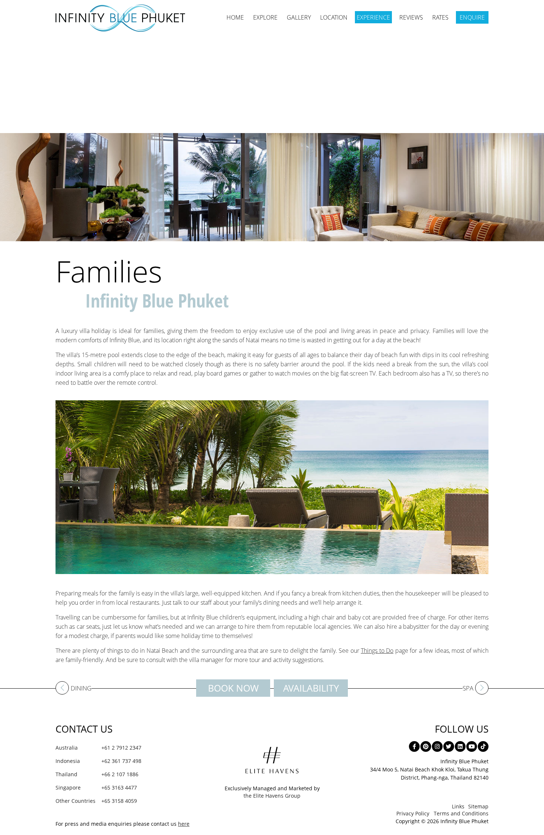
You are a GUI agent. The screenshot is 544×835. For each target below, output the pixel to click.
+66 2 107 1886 (97, 774)
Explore (265, 17)
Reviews (411, 17)
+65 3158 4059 (96, 800)
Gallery (299, 17)
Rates (440, 17)
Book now (233, 688)
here (183, 823)
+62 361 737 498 (98, 760)
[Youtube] (471, 746)
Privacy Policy (412, 813)
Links (458, 806)
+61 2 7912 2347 (98, 747)
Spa (468, 688)
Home (235, 17)
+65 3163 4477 (96, 787)
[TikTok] (483, 746)
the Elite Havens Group (272, 795)
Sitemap (478, 806)
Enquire (472, 17)
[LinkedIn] (460, 746)
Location (333, 17)
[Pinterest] (425, 746)
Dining (81, 688)
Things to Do (377, 650)
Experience (373, 17)
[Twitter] (448, 746)
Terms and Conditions (461, 813)
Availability (311, 688)
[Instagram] (437, 746)
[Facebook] (414, 746)
